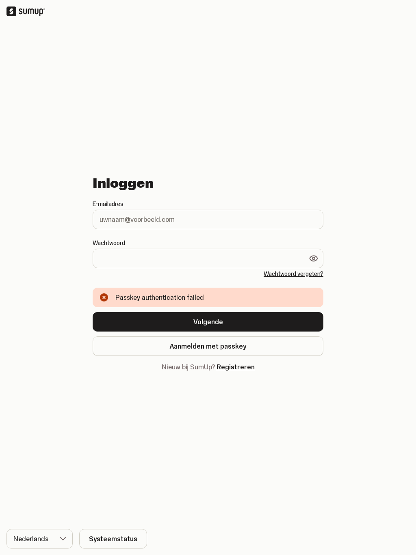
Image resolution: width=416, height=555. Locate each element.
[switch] (313, 258)
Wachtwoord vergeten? (293, 274)
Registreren (236, 367)
